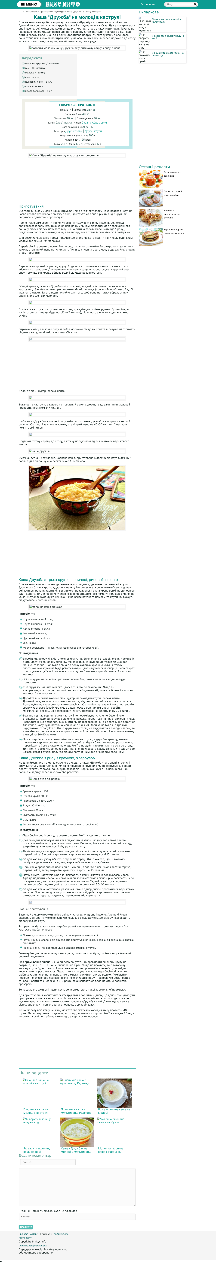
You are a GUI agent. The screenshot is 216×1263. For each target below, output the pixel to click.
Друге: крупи (93, 131)
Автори (34, 1234)
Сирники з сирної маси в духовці (173, 193)
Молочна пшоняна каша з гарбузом (110, 1150)
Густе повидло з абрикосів (172, 174)
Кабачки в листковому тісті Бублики (172, 214)
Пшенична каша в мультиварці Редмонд (76, 1111)
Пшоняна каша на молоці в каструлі (35, 1111)
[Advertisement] (77, 182)
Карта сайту (25, 1237)
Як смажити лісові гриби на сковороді (168, 54)
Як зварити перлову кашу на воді (168, 37)
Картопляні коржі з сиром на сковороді (174, 231)
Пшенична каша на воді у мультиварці (166, 20)
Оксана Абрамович (94, 122)
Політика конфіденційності (33, 1245)
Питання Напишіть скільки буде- (48, 1210)
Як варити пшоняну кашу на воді (36, 1150)
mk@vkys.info (61, 1234)
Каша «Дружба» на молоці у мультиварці (76, 1150)
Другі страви (73, 131)
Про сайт (23, 1234)
